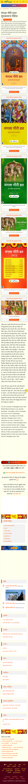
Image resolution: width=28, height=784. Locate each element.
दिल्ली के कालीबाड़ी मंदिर (7, 741)
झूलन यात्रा (7, 530)
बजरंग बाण (14, 5)
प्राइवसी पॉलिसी (9, 770)
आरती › (5, 615)
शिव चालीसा (5, 676)
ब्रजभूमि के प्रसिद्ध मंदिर (7, 745)
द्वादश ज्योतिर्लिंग (5, 743)
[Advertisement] (14, 449)
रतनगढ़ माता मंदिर (10, 603)
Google (23, 778)
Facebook (7, 776)
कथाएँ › (5, 630)
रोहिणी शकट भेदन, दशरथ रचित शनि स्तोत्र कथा (13, 634)
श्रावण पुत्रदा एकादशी (9, 525)
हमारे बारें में (17, 769)
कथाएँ (19, 764)
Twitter (21, 776)
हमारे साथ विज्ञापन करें (7, 769)
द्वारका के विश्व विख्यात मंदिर (8, 691)
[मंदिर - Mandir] (14, 1)
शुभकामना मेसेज (6, 8)
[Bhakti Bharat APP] (26, 390)
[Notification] (26, 1)
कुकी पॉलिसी (17, 770)
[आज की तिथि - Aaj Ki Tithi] (17, 1)
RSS (23, 770)
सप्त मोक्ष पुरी (14, 743)
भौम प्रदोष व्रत (8, 541)
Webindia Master (21, 780)
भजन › (5, 644)
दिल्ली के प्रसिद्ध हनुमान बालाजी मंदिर (10, 753)
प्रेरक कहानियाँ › (8, 701)
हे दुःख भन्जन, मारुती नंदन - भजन (9, 651)
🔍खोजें (9, 772)
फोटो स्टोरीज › (7, 687)
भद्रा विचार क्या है (6, 724)
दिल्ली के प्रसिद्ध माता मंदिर (8, 694)
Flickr (17, 778)
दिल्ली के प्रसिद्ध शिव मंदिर (7, 751)
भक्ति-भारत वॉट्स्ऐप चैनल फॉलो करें (14, 472)
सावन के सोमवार (8, 533)
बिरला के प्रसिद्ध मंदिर (18, 747)
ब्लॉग (19, 766)
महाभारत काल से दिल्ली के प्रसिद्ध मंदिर (10, 749)
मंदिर (4, 581)
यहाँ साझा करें (16, 494)
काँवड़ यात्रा (7, 538)
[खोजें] (20, 1)
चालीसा (10, 764)
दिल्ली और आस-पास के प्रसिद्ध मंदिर (9, 755)
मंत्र (15, 764)
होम (1, 8)
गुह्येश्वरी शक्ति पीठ (10, 607)
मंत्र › (5, 658)
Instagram (14, 776)
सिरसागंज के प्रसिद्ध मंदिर (7, 757)
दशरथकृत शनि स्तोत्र (7, 665)
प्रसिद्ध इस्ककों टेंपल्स (6, 747)
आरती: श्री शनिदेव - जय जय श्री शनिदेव (11, 622)
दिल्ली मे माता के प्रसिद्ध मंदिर (8, 739)
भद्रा (6, 528)
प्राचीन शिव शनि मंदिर (11, 586)
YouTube (11, 778)
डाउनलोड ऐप (17, 772)
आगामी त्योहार (7, 521)
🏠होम (5, 764)
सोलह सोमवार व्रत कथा (8, 637)
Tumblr (5, 778)
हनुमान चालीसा (6, 679)
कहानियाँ (14, 766)
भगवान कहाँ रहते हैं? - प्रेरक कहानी (10, 708)
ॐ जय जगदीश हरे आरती (8, 619)
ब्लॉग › (5, 715)
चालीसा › (6, 672)
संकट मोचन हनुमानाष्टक (8, 662)
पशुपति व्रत (7, 536)
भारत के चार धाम (18, 741)
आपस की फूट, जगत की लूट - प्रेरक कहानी (11, 705)
